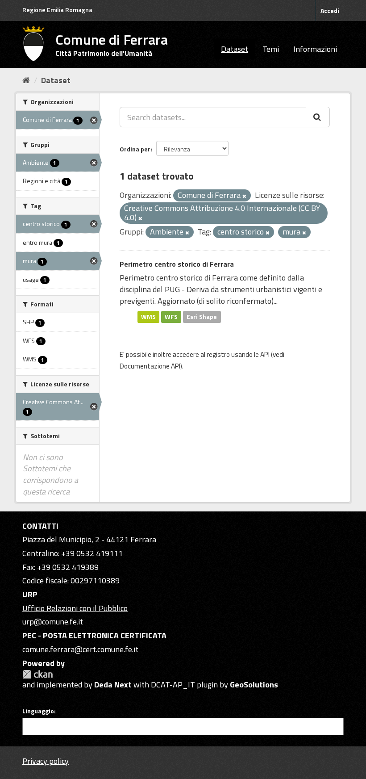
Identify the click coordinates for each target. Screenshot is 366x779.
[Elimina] (244, 196)
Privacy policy (45, 761)
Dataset (234, 49)
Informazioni (315, 49)
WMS (148, 316)
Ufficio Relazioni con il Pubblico (75, 608)
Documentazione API (150, 366)
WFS (171, 316)
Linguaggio (38, 711)
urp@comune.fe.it (52, 622)
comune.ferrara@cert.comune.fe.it (80, 649)
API (265, 354)
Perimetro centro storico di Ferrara (177, 264)
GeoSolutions (254, 684)
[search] (318, 117)
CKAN (37, 674)
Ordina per (135, 149)
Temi (270, 49)
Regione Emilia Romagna (57, 9)
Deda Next (113, 684)
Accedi (329, 10)
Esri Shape (202, 316)
